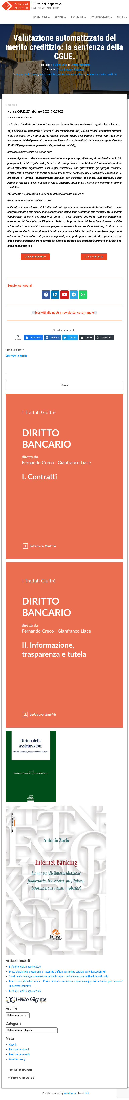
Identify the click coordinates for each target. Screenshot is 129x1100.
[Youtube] (64, 294)
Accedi (12, 1044)
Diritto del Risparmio (46, 4)
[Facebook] (46, 294)
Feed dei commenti (19, 1054)
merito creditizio (48, 74)
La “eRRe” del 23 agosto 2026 (25, 966)
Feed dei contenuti (19, 1049)
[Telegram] (74, 294)
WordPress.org (17, 1059)
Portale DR (40, 17)
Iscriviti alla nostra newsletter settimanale (64, 312)
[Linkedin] (55, 294)
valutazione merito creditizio (102, 74)
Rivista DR (77, 17)
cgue (20, 74)
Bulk (87, 1093)
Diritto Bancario (64, 69)
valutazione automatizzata (71, 74)
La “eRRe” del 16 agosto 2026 (25, 991)
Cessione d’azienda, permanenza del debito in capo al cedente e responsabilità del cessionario (58, 976)
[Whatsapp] (83, 294)
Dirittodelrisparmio (80, 64)
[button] (35, 256)
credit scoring (31, 74)
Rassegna (79, 69)
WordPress (70, 1093)
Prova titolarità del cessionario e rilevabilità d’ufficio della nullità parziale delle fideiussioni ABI (57, 971)
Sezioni (59, 17)
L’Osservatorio (100, 17)
